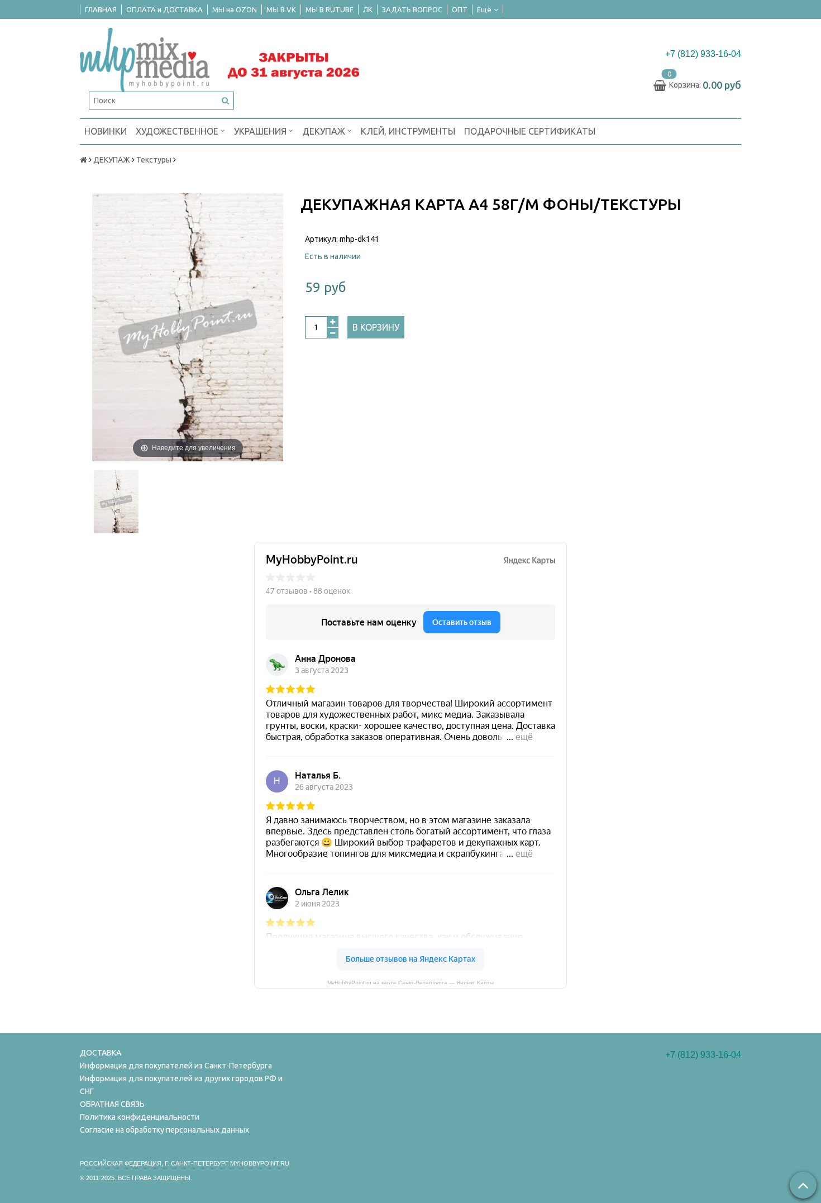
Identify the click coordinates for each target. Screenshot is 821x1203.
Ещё (484, 9)
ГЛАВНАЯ (101, 9)
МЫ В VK (281, 9)
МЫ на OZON (234, 9)
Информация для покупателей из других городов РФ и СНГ (181, 1085)
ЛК (368, 9)
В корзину (375, 327)
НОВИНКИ (105, 131)
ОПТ (459, 9)
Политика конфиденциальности (139, 1117)
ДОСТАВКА (100, 1052)
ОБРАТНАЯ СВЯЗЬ (112, 1104)
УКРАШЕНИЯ (261, 131)
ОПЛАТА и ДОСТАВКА (164, 9)
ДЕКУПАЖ (324, 131)
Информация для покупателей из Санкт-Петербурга (176, 1065)
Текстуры (153, 159)
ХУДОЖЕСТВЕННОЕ (178, 131)
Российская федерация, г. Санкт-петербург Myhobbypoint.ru (184, 1163)
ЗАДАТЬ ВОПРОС (412, 9)
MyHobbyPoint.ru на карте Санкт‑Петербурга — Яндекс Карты (410, 982)
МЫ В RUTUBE (330, 9)
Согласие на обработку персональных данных (164, 1129)
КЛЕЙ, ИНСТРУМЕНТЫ (408, 131)
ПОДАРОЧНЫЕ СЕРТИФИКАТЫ (529, 131)
